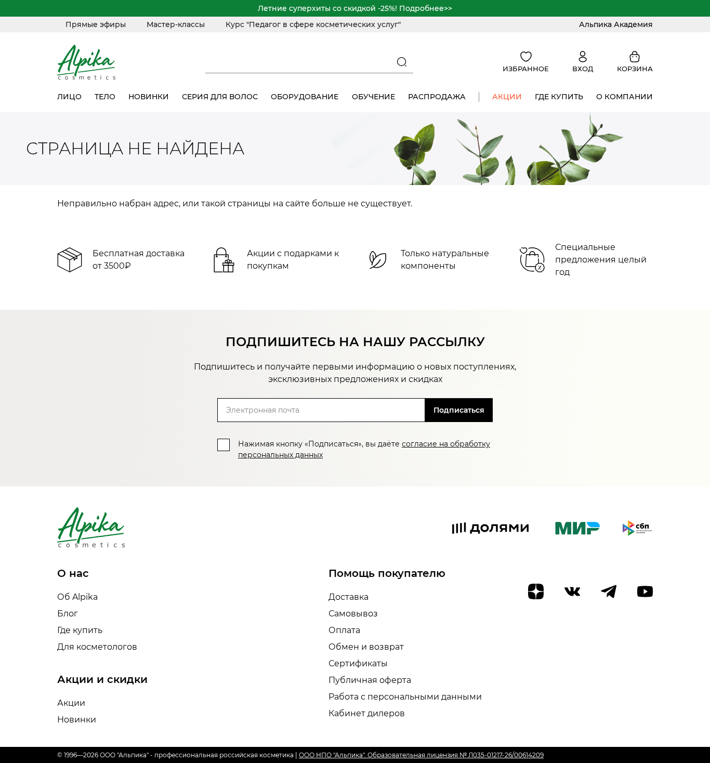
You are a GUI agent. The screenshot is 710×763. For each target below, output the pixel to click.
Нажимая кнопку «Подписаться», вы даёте (364, 449)
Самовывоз (353, 614)
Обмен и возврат (366, 647)
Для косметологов (97, 647)
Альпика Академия (616, 24)
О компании (624, 96)
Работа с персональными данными (405, 697)
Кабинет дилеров (366, 713)
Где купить (559, 96)
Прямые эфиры (95, 24)
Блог (67, 614)
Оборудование (304, 96)
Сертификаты (358, 663)
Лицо (69, 96)
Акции (507, 96)
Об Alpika (77, 597)
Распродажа (437, 96)
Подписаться (458, 410)
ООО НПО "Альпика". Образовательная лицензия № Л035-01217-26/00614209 (421, 755)
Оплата (344, 630)
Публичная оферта (369, 680)
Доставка (348, 597)
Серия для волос (220, 96)
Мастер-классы (176, 24)
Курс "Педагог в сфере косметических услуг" (313, 24)
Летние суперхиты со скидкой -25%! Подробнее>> (355, 8)
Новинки (148, 96)
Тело (105, 96)
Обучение (373, 96)
